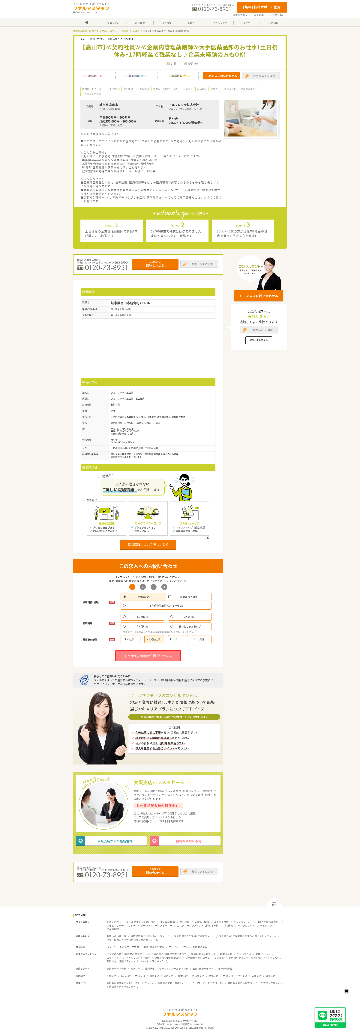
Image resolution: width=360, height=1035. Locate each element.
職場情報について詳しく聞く (148, 544)
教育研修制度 (225, 968)
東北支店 (126, 975)
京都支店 (214, 975)
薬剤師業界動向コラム (197, 958)
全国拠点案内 (201, 922)
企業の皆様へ (240, 15)
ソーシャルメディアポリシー (156, 925)
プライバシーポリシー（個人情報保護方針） (256, 922)
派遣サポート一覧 (116, 968)
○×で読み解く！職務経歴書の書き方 (166, 954)
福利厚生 (150, 968)
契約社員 (155, 639)
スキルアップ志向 (129, 947)
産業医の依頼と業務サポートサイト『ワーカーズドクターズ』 (190, 983)
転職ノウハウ (263, 954)
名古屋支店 (198, 975)
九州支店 (271, 975)
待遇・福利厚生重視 (153, 947)
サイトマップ (267, 925)
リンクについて (246, 925)
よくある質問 (221, 922)
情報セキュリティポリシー (121, 925)
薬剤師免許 (143, 597)
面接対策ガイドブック (203, 954)
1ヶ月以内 (142, 617)
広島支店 (256, 975)
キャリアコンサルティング (173, 968)
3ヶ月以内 (189, 617)
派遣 (201, 639)
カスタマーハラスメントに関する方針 (197, 925)
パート (178, 639)
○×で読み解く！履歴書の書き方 (124, 954)
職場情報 (177, 76)
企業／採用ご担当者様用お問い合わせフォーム (132, 940)
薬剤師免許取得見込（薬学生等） (166, 605)
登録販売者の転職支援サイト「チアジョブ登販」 (253, 983)
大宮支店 (140, 975)
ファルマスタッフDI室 (138, 958)
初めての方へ (114, 922)
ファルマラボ (244, 954)
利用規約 (228, 925)
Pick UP (111, 947)
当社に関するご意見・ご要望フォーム (194, 936)
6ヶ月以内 (142, 626)
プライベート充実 (178, 947)
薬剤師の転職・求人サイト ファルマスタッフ (95, 30)
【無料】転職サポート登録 (262, 6)
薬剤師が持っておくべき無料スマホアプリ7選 (253, 958)
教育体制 (135, 968)
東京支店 (168, 975)
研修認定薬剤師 (188, 597)
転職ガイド (226, 954)
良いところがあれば (190, 626)
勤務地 (92, 76)
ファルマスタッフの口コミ (140, 922)
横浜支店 (183, 975)
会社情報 (185, 922)
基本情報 (134, 76)
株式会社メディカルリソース (122, 986)
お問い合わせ (279, 15)
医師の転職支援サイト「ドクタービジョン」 (130, 983)
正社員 (130, 639)
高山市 (135, 30)
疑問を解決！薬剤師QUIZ (168, 958)
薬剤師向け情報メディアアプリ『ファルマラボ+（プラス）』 (138, 961)
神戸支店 (242, 975)
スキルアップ (114, 958)
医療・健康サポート (203, 968)
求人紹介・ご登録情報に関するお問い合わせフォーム (247, 936)
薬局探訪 (219, 958)
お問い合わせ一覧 (116, 936)
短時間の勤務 (200, 947)
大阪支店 (228, 975)
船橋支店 (154, 975)
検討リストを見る (259, 340)
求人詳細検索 (167, 922)
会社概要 (259, 15)
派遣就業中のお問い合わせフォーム (150, 936)
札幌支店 (111, 975)
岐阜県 (125, 30)
